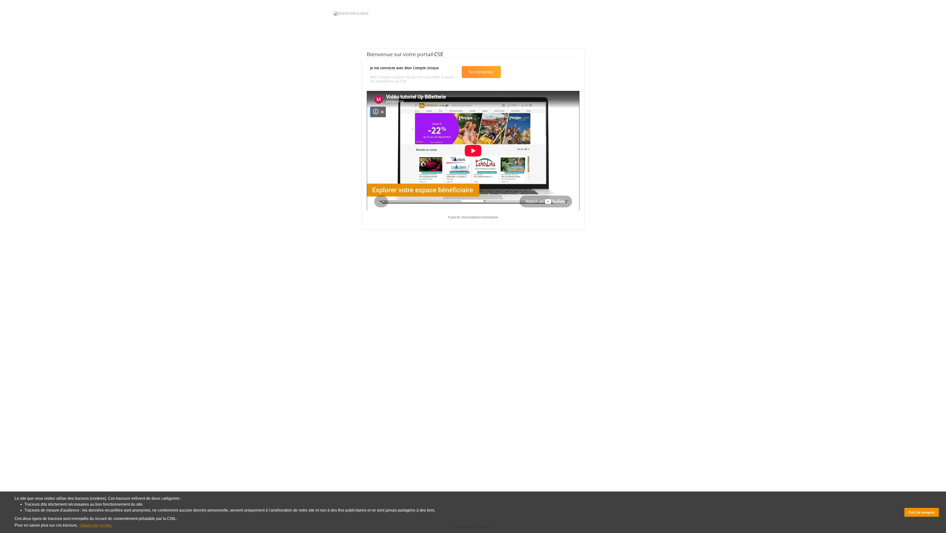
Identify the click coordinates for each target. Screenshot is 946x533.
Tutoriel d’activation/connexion (473, 217)
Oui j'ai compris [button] (922, 512)
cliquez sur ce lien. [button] (96, 525)
